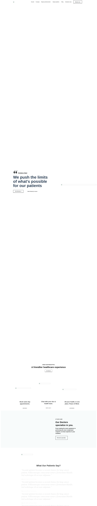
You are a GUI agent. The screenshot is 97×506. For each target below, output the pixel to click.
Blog (62, 1)
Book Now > (25, 408)
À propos (38, 1)
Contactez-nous (68, 1)
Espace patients (56, 1)
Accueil (32, 1)
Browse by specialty (61, 437)
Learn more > (72, 408)
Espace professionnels (46, 1)
